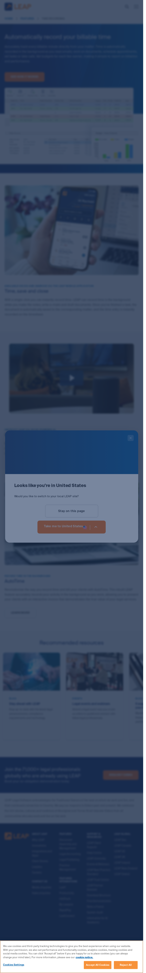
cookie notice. (84, 957)
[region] (71, 957)
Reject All (126, 965)
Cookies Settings (13, 964)
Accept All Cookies (97, 965)
